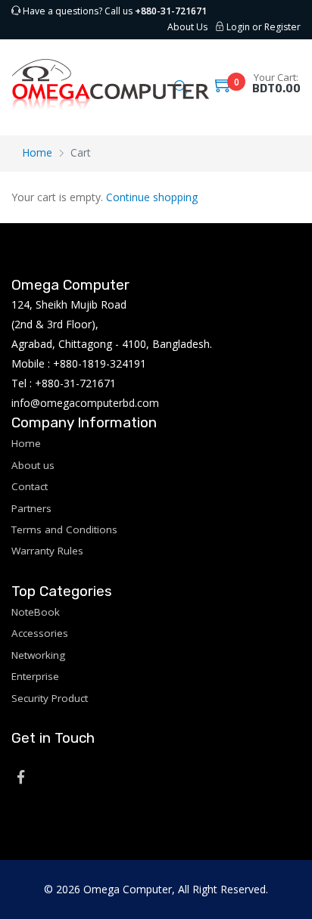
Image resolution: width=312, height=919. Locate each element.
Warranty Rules (47, 550)
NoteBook (35, 612)
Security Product (49, 698)
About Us (187, 26)
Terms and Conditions (64, 529)
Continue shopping (152, 197)
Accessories (39, 633)
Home (37, 152)
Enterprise (35, 676)
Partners (31, 508)
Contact (29, 486)
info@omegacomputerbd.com (85, 403)
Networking (38, 655)
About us (33, 465)
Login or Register (262, 26)
